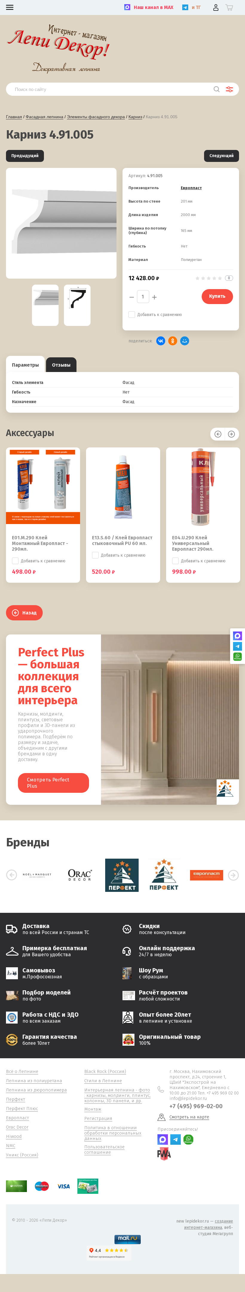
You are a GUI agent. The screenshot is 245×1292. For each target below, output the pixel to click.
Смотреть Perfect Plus (48, 783)
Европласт (191, 188)
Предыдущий (25, 155)
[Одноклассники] (172, 340)
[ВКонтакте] (160, 340)
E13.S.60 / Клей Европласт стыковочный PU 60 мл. (122, 540)
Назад (29, 613)
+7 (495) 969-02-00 (196, 1106)
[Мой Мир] (184, 340)
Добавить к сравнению (159, 314)
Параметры (25, 365)
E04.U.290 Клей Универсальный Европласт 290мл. (192, 543)
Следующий (221, 155)
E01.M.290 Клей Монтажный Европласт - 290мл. (40, 543)
